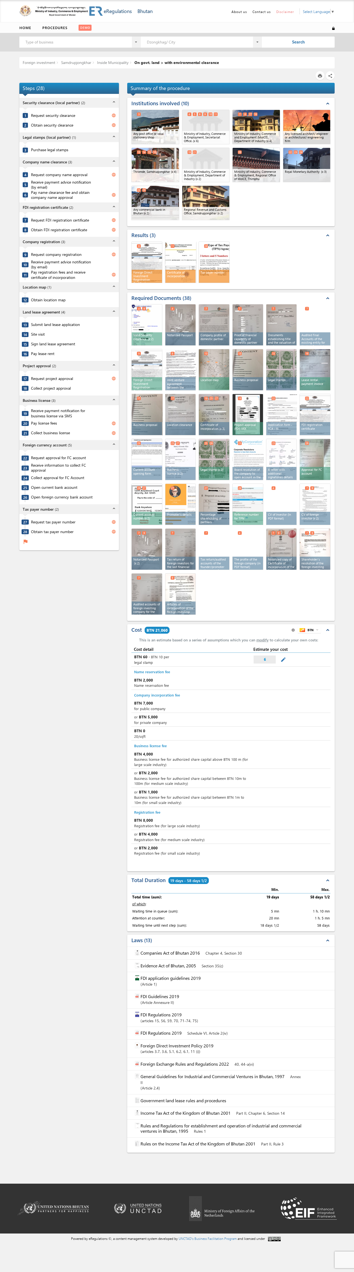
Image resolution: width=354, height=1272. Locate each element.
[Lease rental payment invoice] (315, 369)
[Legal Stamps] (281, 369)
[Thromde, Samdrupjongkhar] (155, 165)
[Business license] (180, 459)
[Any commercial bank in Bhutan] (155, 203)
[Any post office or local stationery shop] (155, 127)
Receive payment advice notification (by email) (61, 185)
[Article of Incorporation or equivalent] (180, 594)
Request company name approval (59, 174)
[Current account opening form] (146, 459)
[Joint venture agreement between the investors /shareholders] (181, 369)
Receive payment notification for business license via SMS (58, 413)
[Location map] (214, 369)
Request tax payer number (53, 522)
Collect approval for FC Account (57, 477)
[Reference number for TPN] (247, 504)
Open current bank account (54, 487)
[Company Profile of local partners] (214, 325)
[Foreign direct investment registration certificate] (146, 369)
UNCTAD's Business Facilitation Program (208, 1238)
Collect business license (50, 432)
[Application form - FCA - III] (282, 414)
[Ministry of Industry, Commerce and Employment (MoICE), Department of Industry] (256, 127)
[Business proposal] (247, 369)
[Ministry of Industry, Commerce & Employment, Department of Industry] (206, 165)
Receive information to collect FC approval (58, 468)
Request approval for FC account (58, 457)
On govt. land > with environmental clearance (176, 62)
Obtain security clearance (52, 125)
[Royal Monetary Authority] (307, 165)
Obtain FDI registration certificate (59, 229)
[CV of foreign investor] (315, 504)
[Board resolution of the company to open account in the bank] (248, 459)
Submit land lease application (55, 324)
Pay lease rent (42, 353)
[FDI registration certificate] (315, 414)
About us (239, 11)
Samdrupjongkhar (75, 62)
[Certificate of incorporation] (181, 261)
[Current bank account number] (146, 504)
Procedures (54, 27)
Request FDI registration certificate (60, 220)
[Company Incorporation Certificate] (281, 549)
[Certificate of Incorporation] (214, 414)
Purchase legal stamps (49, 149)
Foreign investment (39, 62)
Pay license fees (44, 423)
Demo (85, 27)
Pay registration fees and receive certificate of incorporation (58, 275)
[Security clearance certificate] (146, 325)
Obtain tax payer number (52, 531)
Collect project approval (51, 388)
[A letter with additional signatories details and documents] (281, 459)
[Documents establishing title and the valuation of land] (281, 325)
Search (298, 42)
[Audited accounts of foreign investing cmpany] (146, 594)
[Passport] (180, 325)
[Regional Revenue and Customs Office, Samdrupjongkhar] (206, 203)
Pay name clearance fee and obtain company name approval (60, 195)
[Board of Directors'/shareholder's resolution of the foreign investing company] (315, 549)
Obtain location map (48, 299)
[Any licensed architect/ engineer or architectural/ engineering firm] (307, 127)
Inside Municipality (112, 62)
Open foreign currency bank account (62, 497)
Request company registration (56, 254)
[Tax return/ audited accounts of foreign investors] (180, 549)
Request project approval (52, 378)
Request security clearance (53, 115)
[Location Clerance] (180, 414)
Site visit (38, 334)
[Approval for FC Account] (315, 459)
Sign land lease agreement (53, 343)
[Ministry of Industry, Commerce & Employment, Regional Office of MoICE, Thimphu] (256, 165)
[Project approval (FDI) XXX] (247, 414)
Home (25, 27)
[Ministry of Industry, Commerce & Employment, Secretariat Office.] (206, 127)
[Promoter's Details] (180, 504)
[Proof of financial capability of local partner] (247, 325)
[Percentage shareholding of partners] (214, 504)
